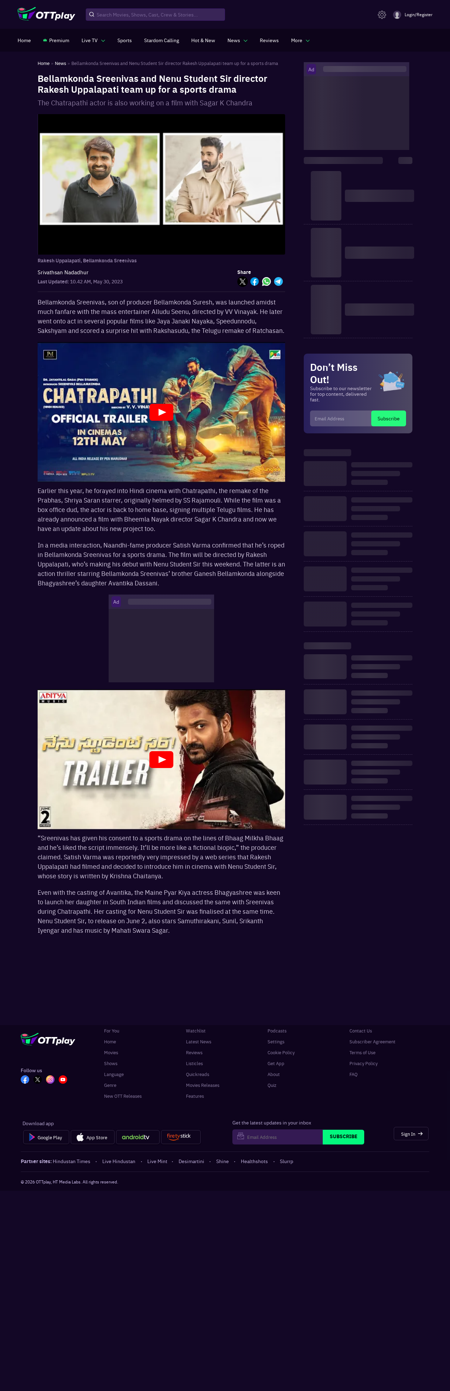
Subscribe (389, 418)
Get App (276, 1063)
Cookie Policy (281, 1052)
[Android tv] (138, 1137)
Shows (110, 1063)
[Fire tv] (181, 1137)
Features (195, 1096)
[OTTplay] (46, 14)
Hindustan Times (71, 1160)
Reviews (194, 1052)
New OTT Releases (123, 1096)
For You (111, 1031)
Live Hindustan (118, 1160)
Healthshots (254, 1160)
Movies (111, 1052)
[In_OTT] (50, 1080)
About (274, 1074)
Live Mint (157, 1160)
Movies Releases (202, 1085)
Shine (222, 1160)
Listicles (194, 1063)
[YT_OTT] (63, 1080)
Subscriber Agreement (372, 1041)
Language (114, 1074)
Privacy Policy (363, 1063)
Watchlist (196, 1031)
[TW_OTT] (37, 1080)
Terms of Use (362, 1052)
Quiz (272, 1085)
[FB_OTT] (25, 1080)
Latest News (198, 1041)
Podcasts (277, 1031)
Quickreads (197, 1074)
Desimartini (191, 1160)
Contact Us (360, 1031)
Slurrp (286, 1160)
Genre (110, 1085)
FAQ (353, 1074)
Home (110, 1041)
